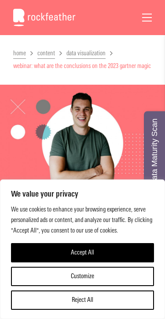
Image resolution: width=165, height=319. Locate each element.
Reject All (82, 300)
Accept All (82, 252)
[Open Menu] (147, 17)
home (19, 53)
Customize (82, 276)
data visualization (86, 53)
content (46, 53)
